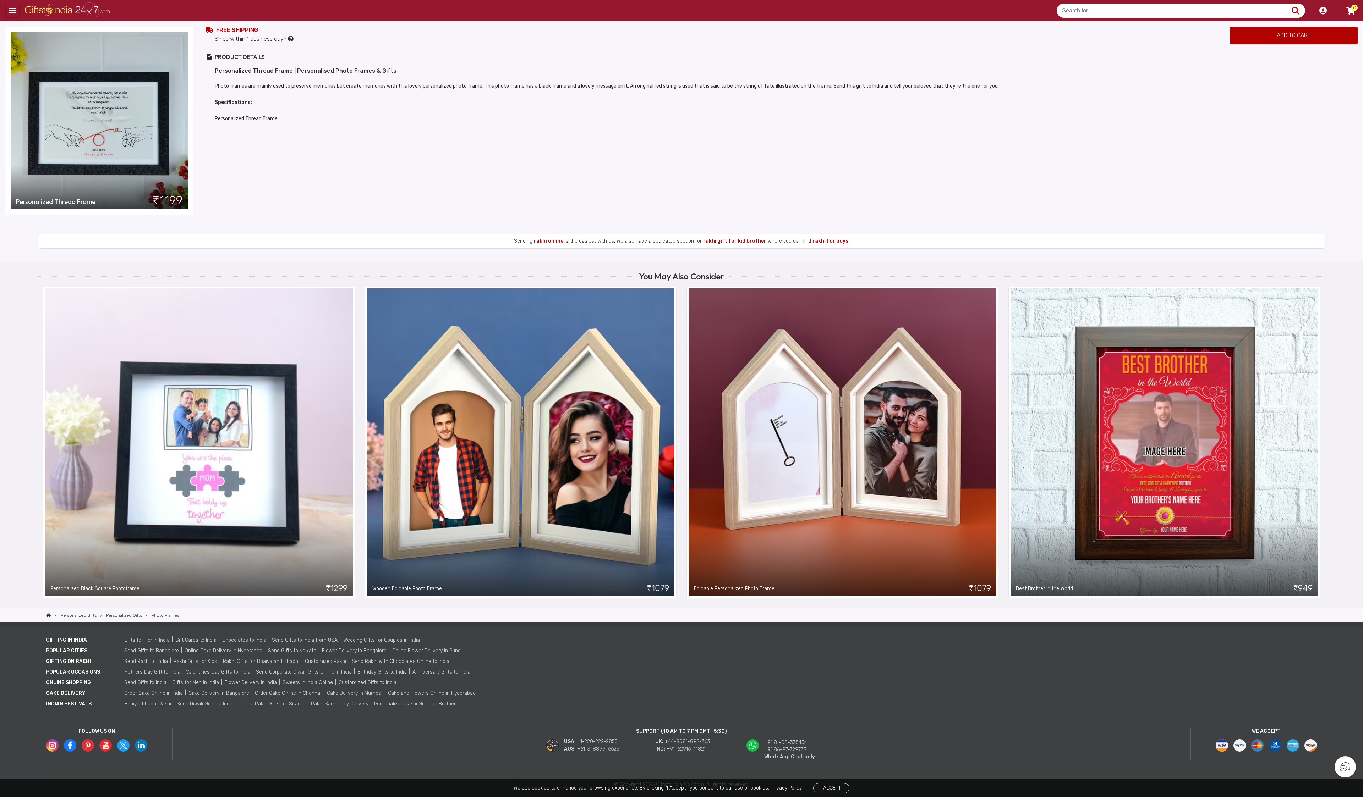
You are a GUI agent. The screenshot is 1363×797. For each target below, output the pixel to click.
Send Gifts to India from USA (305, 640)
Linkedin (141, 745)
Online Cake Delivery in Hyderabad (223, 651)
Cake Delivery (66, 693)
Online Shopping (68, 683)
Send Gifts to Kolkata (292, 651)
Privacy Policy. (787, 788)
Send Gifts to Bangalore (151, 651)
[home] (48, 615)
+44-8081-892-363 (687, 741)
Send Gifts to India (145, 683)
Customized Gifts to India (367, 683)
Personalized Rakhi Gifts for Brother (415, 704)
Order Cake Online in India (153, 693)
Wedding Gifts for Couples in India (381, 640)
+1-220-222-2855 (597, 741)
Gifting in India (66, 640)
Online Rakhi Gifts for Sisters (272, 704)
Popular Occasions (73, 672)
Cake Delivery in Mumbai (354, 693)
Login (1323, 11)
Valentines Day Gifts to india (218, 672)
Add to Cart (1294, 35)
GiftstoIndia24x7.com (68, 10)
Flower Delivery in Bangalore (354, 651)
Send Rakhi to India (146, 661)
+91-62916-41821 (686, 749)
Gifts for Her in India (147, 640)
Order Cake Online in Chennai (288, 693)
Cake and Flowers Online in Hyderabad (432, 693)
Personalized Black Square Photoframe (94, 589)
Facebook (70, 745)
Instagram (52, 745)
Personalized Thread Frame (55, 202)
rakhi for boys (830, 241)
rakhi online (548, 241)
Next (1319, 442)
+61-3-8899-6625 (598, 749)
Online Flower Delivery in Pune (426, 651)
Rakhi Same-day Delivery (339, 704)
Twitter (123, 745)
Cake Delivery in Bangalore (218, 693)
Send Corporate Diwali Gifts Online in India (304, 672)
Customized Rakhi (325, 661)
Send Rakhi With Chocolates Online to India (400, 661)
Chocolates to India (244, 640)
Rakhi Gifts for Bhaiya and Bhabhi (261, 661)
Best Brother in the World (1044, 589)
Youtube (105, 745)
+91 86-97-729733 (785, 750)
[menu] (12, 10)
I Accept (831, 788)
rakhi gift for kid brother (734, 241)
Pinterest (88, 745)
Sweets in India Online (308, 683)
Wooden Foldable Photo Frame (407, 589)
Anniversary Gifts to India (441, 672)
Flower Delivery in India (251, 683)
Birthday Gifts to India (382, 672)
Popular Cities (66, 651)
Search (1295, 11)
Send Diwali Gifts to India (205, 704)
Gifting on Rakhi (68, 661)
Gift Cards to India (196, 640)
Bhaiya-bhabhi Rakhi (147, 704)
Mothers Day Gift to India (152, 672)
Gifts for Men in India (195, 683)
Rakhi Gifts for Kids (195, 661)
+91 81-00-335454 (785, 743)
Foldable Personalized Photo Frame (734, 589)
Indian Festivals (69, 704)
